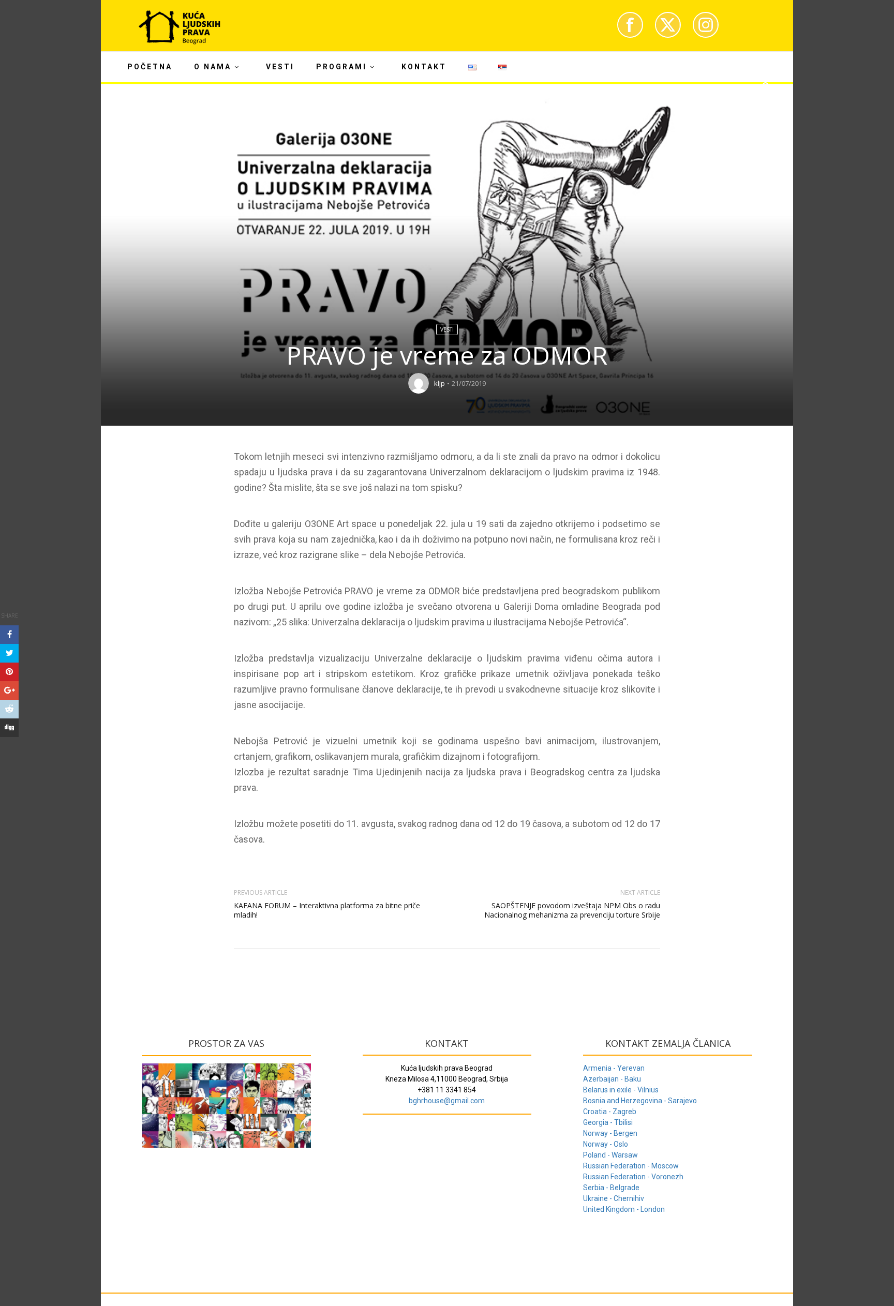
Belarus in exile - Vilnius (621, 1090)
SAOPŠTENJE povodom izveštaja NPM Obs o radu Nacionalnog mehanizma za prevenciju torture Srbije (572, 910)
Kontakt (423, 67)
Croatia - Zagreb (609, 1111)
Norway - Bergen (610, 1133)
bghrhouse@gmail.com (447, 1101)
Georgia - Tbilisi (608, 1122)
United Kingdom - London (624, 1209)
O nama (212, 67)
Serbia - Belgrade (611, 1187)
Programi (341, 67)
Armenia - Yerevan (614, 1068)
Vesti (280, 67)
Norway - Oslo (605, 1144)
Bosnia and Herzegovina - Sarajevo (640, 1101)
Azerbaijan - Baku (612, 1079)
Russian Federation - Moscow (631, 1166)
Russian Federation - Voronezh (633, 1177)
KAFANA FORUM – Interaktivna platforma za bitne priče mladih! (327, 910)
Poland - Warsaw (610, 1155)
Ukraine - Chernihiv (613, 1198)
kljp (439, 383)
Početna (149, 67)
